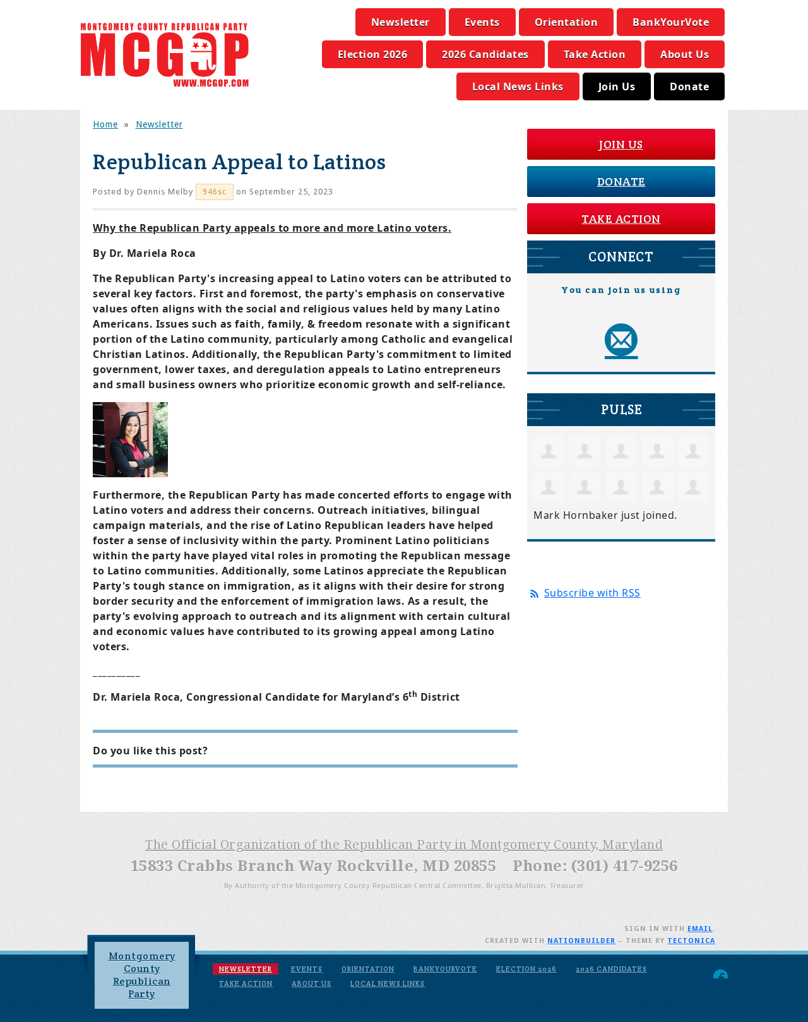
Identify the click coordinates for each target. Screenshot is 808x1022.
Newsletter (400, 22)
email (700, 929)
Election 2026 (373, 54)
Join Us (617, 86)
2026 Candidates (485, 54)
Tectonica (691, 941)
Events (482, 22)
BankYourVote (671, 22)
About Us (684, 54)
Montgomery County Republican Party (142, 975)
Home (105, 124)
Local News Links (518, 86)
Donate (689, 86)
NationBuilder (581, 941)
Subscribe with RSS (592, 593)
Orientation (566, 22)
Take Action (595, 54)
